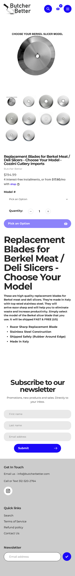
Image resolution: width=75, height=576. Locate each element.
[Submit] (67, 556)
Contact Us (11, 533)
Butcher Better (13, 168)
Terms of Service (15, 521)
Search (8, 515)
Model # (10, 192)
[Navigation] (68, 9)
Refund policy (13, 527)
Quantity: (16, 210)
